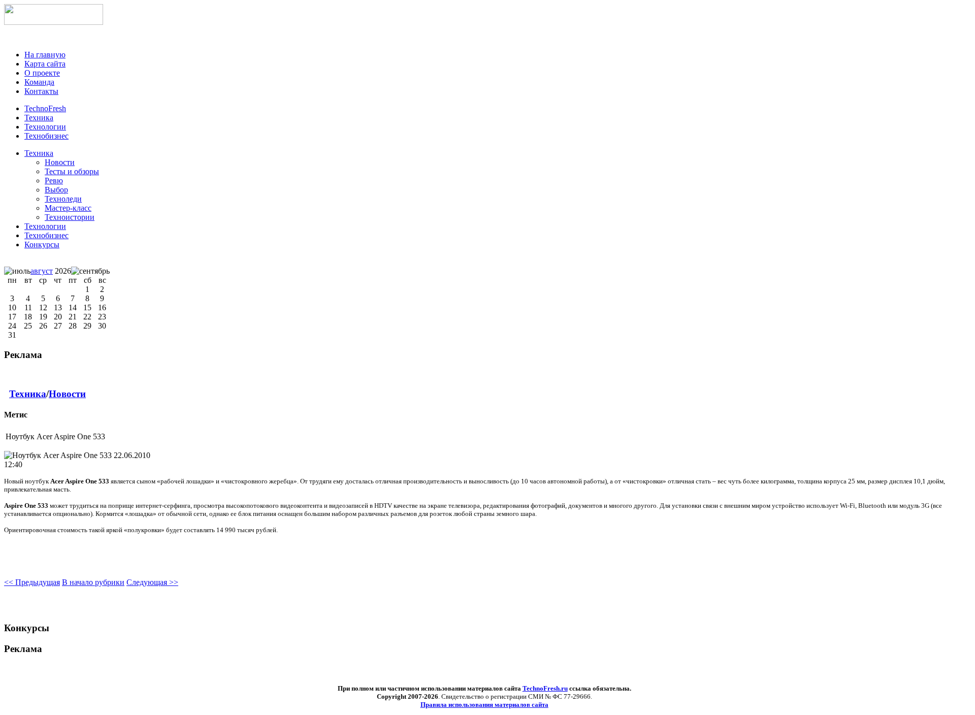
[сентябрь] (90, 271)
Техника (38, 153)
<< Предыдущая (32, 582)
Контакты (41, 91)
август (41, 271)
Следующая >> (152, 582)
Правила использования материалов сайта (484, 704)
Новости (67, 393)
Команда (39, 82)
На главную (45, 54)
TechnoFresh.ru (545, 688)
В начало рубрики (93, 582)
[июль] (17, 271)
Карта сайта (45, 63)
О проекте (42, 73)
